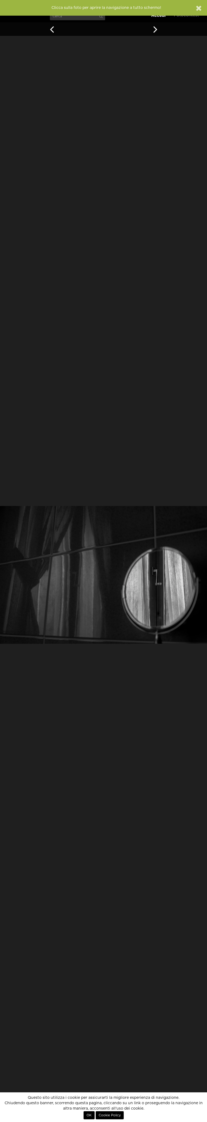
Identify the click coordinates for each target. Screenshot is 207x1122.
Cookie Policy (110, 1115)
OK (89, 1115)
